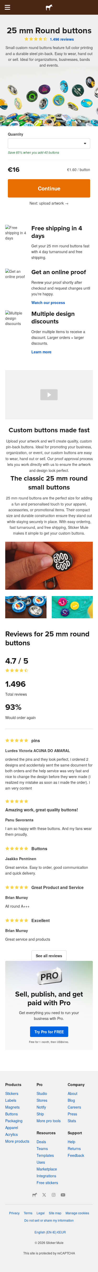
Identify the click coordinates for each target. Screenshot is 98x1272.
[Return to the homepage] (49, 7)
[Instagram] (53, 1195)
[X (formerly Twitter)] (44, 1195)
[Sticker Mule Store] (35, 1195)
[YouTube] (63, 1195)
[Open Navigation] (7, 7)
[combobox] (49, 143)
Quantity (15, 134)
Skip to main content (4, 4)
